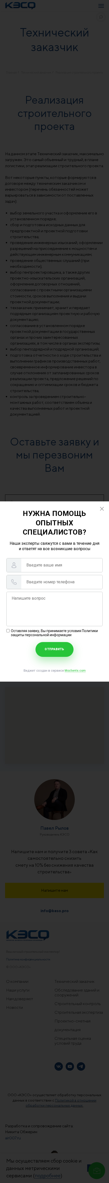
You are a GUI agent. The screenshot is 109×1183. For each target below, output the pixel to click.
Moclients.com (75, 670)
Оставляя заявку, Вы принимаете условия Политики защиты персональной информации (54, 633)
